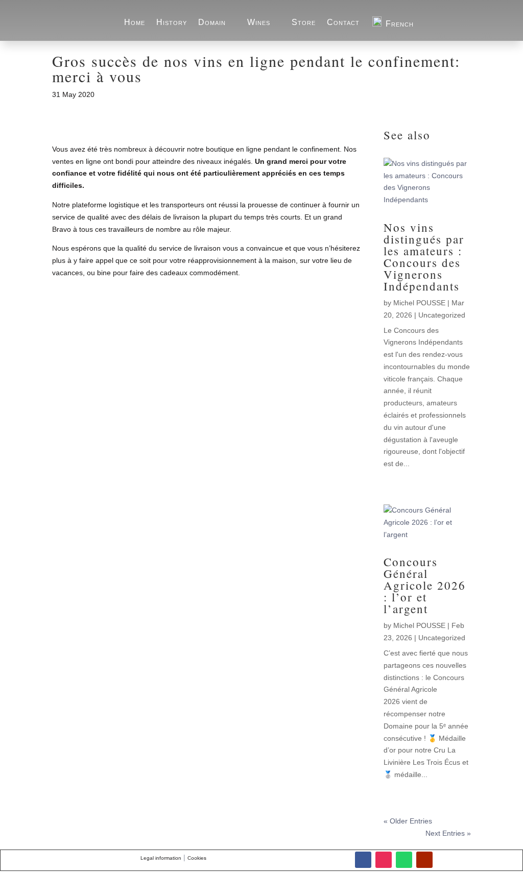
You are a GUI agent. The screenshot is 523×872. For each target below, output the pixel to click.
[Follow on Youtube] (424, 860)
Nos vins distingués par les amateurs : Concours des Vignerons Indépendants (424, 257)
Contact (343, 22)
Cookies (196, 858)
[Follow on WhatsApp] (404, 860)
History (171, 22)
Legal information (160, 858)
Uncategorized (441, 315)
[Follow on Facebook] (363, 860)
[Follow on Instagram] (383, 860)
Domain (212, 22)
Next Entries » (448, 833)
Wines (258, 22)
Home (134, 22)
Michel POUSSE (419, 303)
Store (304, 22)
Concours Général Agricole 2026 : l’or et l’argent (425, 585)
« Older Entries (408, 821)
